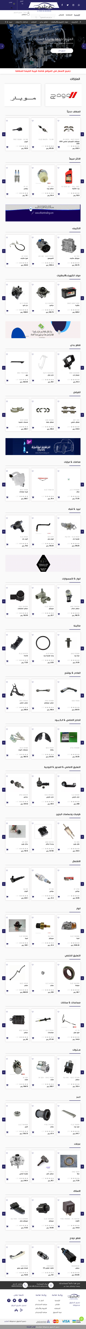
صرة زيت (51, 655)
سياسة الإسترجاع (41, 1312)
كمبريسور (25, 258)
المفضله (69, 15)
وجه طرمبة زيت (23, 655)
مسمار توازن (75, 703)
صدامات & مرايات (22, 22)
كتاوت (52, 1221)
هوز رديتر (25, 539)
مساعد (77, 375)
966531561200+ (16, 1286)
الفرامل (33, 22)
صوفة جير (76, 1127)
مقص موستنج (23, 703)
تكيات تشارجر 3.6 (22, 1268)
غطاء (52, 492)
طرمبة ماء (50, 539)
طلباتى (61, 15)
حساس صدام (50, 608)
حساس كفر (24, 1174)
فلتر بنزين (51, 844)
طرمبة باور (76, 797)
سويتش (25, 608)
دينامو (26, 305)
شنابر (77, 655)
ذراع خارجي (24, 797)
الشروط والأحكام (41, 1308)
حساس (52, 1079)
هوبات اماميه (74, 1174)
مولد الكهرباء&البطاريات (59, 22)
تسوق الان (61, 52)
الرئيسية (77, 15)
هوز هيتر (51, 1032)
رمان (78, 985)
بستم (26, 985)
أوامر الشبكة (31, 1327)
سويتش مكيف (49, 258)
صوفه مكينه (75, 539)
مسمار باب (50, 375)
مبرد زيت (51, 1127)
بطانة (26, 750)
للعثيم (6, 1321)
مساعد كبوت (75, 750)
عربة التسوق (57, 1312)
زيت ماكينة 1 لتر (74, 188)
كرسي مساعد (75, 1032)
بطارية (52, 305)
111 (78, 891)
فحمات (77, 422)
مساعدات (25, 1032)
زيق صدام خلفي (74, 492)
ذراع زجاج (25, 375)
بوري (77, 141)
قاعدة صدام (75, 608)
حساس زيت (24, 188)
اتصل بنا (21, 2)
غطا (52, 1174)
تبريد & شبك (7, 22)
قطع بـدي (44, 22)
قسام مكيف (75, 258)
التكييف (74, 22)
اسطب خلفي (75, 938)
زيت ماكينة (50, 188)
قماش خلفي (49, 422)
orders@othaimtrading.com (38, 1286)
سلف (26, 1079)
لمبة (52, 938)
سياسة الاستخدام (41, 1304)
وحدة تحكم (24, 844)
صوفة (51, 985)
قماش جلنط (24, 422)
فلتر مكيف (75, 1268)
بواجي (26, 891)
